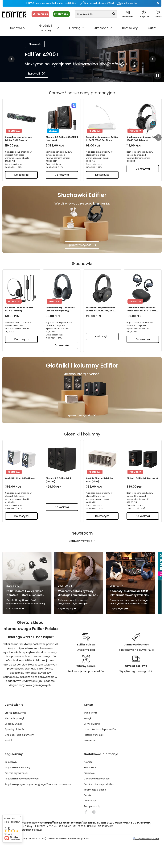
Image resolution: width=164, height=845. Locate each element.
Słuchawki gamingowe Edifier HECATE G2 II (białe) (143, 139)
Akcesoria (101, 28)
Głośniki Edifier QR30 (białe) (20, 478)
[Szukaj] (113, 14)
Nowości (63, 14)
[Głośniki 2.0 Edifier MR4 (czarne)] (62, 459)
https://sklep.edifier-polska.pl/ (63, 822)
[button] (11, 59)
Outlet (152, 28)
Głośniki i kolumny (45, 28)
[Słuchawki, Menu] (24, 28)
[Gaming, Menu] (83, 28)
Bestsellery (130, 28)
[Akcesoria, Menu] (111, 28)
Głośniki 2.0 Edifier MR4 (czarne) (58, 480)
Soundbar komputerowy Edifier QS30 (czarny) (18, 139)
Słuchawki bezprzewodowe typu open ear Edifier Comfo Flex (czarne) (142, 309)
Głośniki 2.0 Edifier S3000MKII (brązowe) (62, 139)
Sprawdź (34, 73)
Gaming (75, 28)
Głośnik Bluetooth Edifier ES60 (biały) (99, 480)
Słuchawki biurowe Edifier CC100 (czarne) (19, 309)
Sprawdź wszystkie (79, 245)
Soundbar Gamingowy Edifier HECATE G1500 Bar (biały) (102, 139)
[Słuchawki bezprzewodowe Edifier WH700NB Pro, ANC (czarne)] (102, 288)
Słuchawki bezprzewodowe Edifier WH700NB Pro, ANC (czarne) (100, 309)
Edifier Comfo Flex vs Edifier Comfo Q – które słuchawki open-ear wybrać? (24, 593)
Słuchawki (15, 28)
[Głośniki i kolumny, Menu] (58, 28)
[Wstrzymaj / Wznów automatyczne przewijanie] (157, 75)
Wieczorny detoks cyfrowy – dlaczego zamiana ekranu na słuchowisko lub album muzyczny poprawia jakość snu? (77, 593)
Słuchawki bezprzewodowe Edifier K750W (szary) (60, 309)
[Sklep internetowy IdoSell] (146, 838)
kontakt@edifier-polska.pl (27, 829)
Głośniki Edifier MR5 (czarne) (142, 478)
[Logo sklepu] (14, 14)
